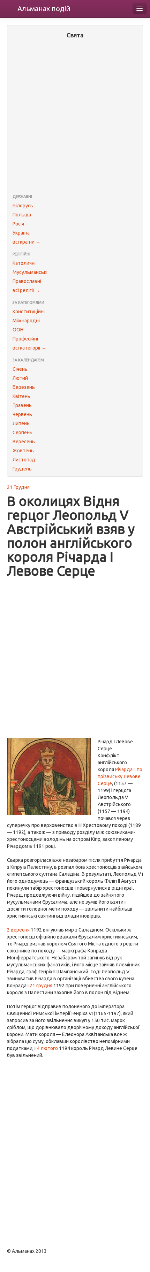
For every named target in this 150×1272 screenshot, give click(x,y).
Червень (22, 414)
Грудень (22, 469)
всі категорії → (29, 348)
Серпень (22, 432)
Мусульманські (30, 272)
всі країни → (26, 242)
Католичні (24, 263)
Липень (21, 423)
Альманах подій (43, 9)
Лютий (20, 378)
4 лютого (47, 1048)
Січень (20, 369)
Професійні (25, 339)
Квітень (21, 396)
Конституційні (29, 311)
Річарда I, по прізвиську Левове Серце (120, 776)
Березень (24, 387)
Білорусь (23, 205)
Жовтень (23, 450)
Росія (18, 224)
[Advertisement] (75, 117)
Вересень (24, 441)
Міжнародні (26, 320)
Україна (21, 233)
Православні (27, 281)
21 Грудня (18, 487)
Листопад (24, 459)
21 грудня (41, 985)
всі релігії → (26, 290)
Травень (22, 405)
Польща (22, 214)
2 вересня (18, 930)
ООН (18, 329)
